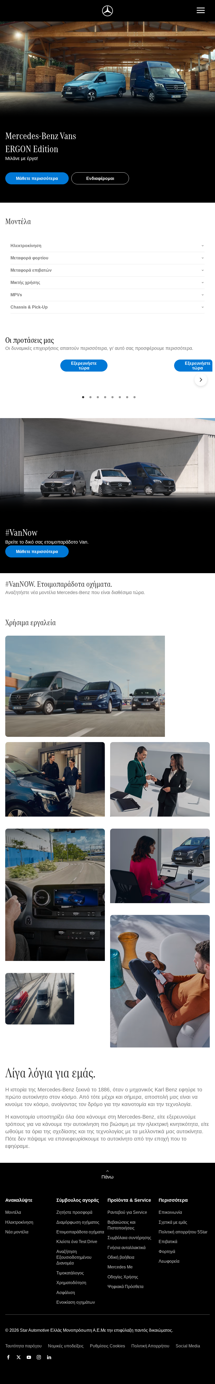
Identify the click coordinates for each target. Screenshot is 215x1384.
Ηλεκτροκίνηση (19, 1222)
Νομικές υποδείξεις (66, 1346)
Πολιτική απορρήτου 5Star (183, 1232)
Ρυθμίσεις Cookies (107, 1346)
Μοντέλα (13, 1212)
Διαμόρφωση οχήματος (77, 1222)
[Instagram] (39, 1357)
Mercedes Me (120, 1267)
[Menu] (201, 11)
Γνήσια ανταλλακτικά (127, 1247)
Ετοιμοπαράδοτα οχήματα (80, 1232)
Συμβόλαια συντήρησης (129, 1237)
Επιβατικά (168, 1241)
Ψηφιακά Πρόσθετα (125, 1286)
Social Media (188, 1346)
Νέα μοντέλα (16, 1232)
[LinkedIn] (49, 1357)
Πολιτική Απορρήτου (150, 1346)
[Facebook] (8, 1357)
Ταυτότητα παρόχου (23, 1346)
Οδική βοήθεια (121, 1257)
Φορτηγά (167, 1251)
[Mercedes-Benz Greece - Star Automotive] (107, 10)
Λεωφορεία (169, 1261)
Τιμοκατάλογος (70, 1273)
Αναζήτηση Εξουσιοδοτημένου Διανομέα (74, 1257)
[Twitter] (18, 1357)
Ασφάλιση (65, 1292)
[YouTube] (29, 1357)
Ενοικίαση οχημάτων (75, 1302)
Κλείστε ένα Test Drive (76, 1241)
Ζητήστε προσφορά (74, 1212)
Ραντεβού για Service (127, 1212)
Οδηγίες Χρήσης (123, 1277)
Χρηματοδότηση (71, 1282)
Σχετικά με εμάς (173, 1222)
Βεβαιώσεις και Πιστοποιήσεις (122, 1225)
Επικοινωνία (170, 1212)
